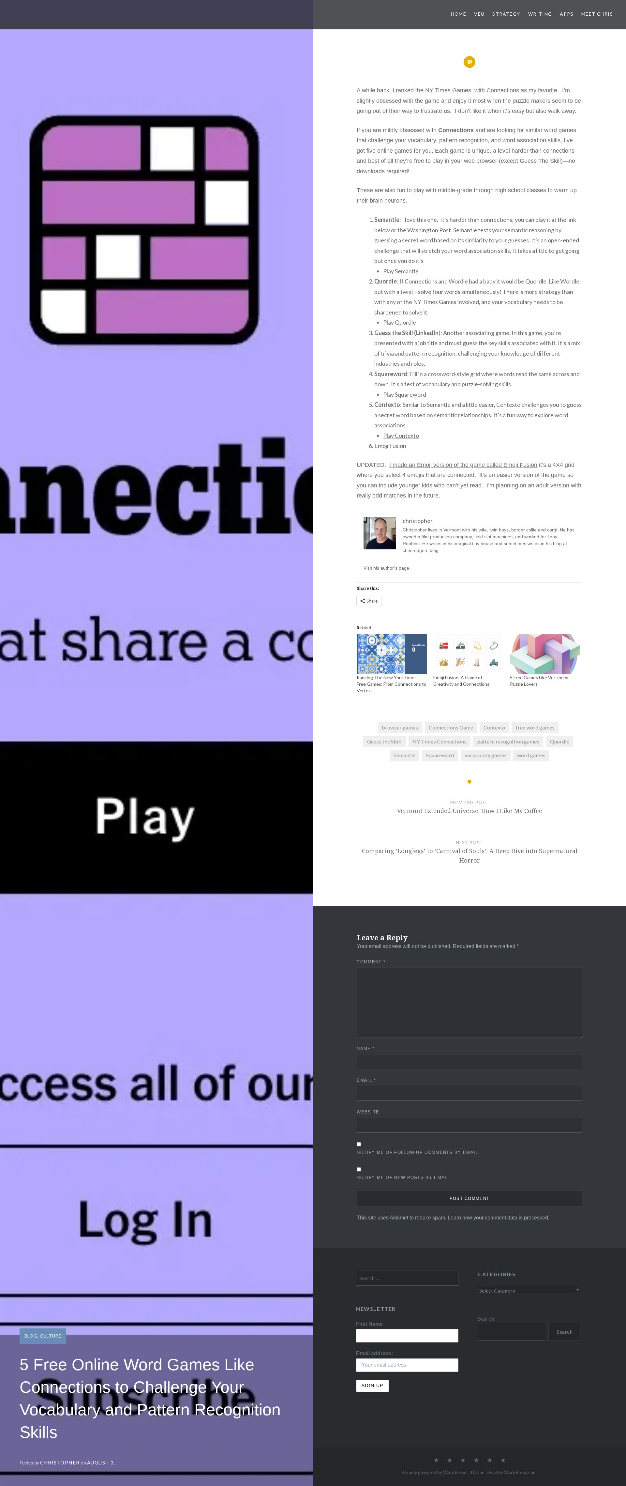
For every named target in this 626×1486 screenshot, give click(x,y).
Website (368, 1112)
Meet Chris (597, 14)
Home (459, 14)
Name (366, 1048)
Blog (30, 1336)
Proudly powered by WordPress (433, 1472)
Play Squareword (404, 394)
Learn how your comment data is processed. (498, 1217)
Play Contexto (401, 435)
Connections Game (451, 727)
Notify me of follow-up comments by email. (418, 1152)
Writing (540, 14)
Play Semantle (401, 271)
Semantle (404, 755)
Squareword (440, 755)
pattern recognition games (508, 741)
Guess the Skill (384, 741)
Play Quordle (399, 322)
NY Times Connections (439, 741)
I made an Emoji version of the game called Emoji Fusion (463, 465)
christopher (60, 1462)
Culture (50, 1336)
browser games (400, 727)
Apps (567, 14)
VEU (479, 14)
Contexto (494, 727)
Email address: (374, 1353)
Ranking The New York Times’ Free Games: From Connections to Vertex (391, 684)
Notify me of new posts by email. (404, 1177)
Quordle (559, 741)
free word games (535, 727)
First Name (369, 1324)
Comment (371, 961)
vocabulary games (486, 755)
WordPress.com (520, 1472)
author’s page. (396, 568)
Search (486, 1318)
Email (366, 1080)
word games (531, 755)
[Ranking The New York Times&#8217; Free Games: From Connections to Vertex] (392, 654)
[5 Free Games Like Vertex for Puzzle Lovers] (545, 654)
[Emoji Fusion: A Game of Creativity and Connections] (468, 654)
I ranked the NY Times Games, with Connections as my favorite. (476, 90)
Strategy (506, 14)
